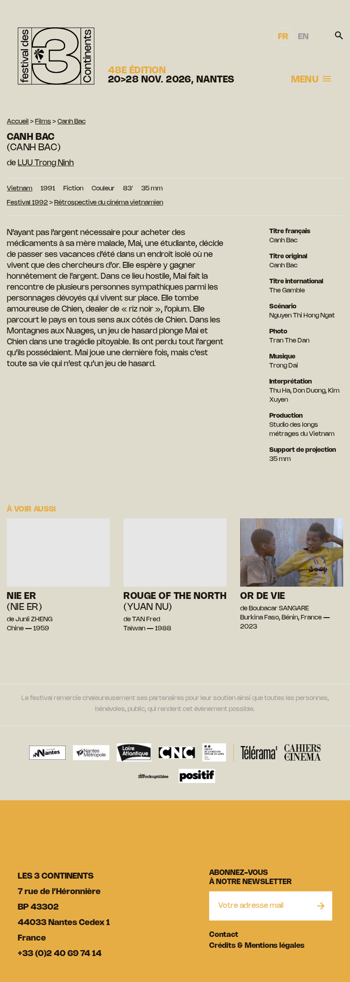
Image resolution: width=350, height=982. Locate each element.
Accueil (18, 122)
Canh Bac (71, 122)
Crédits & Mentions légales (256, 945)
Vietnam (19, 189)
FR (283, 37)
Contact (223, 934)
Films (43, 122)
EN (303, 37)
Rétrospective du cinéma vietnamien (108, 203)
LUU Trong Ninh (46, 163)
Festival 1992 (27, 203)
